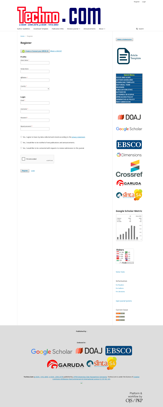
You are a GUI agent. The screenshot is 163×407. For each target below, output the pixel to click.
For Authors (120, 288)
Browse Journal (73, 29)
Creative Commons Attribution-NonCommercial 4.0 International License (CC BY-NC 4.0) (96, 378)
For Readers (120, 285)
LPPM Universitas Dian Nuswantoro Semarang (90, 377)
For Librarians (120, 292)
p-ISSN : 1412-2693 (41, 377)
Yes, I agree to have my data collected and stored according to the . (53, 137)
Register (137, 2)
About (101, 29)
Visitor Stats (120, 272)
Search (141, 29)
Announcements (89, 29)
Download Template (40, 29)
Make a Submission (124, 39)
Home (23, 36)
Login (144, 2)
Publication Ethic (58, 29)
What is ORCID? (56, 51)
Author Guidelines (23, 29)
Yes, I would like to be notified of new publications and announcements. (48, 143)
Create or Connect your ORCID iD (36, 51)
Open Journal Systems (124, 301)
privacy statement (78, 137)
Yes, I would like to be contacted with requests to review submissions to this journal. (53, 148)
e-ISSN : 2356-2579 (56, 377)
